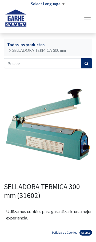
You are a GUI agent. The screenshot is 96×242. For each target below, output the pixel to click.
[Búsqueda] (86, 63)
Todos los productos (26, 44)
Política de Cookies (64, 232)
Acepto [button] (85, 232)
